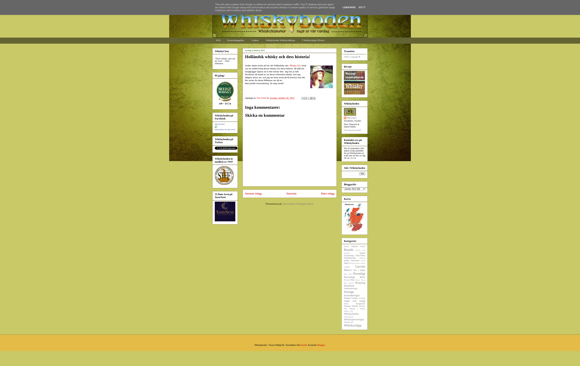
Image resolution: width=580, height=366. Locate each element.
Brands (348, 250)
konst (357, 263)
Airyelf (304, 345)
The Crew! (352, 118)
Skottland (349, 285)
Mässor (348, 270)
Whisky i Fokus (357, 309)
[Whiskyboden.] (216, 127)
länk (353, 158)
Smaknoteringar (351, 288)
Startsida (291, 193)
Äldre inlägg (327, 193)
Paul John (348, 274)
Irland (363, 261)
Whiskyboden (351, 313)
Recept (347, 280)
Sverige (349, 292)
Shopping (360, 282)
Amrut (346, 246)
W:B (218, 40)
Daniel (362, 253)
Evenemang (349, 255)
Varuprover (360, 304)
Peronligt (359, 273)
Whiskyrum (348, 322)
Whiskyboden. (220, 124)
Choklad (347, 253)
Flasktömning (350, 258)
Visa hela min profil (352, 130)
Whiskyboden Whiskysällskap (280, 40)
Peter (362, 277)
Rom (345, 283)
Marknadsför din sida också (225, 129)
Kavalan (352, 263)
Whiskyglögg (348, 317)
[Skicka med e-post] (302, 98)
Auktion (354, 246)
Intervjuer (355, 260)
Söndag (347, 298)
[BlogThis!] (305, 98)
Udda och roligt (354, 301)
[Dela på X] (308, 98)
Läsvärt (360, 266)
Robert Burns (360, 280)
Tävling (362, 298)
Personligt (349, 277)
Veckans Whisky (351, 306)
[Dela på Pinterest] (314, 98)
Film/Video (360, 255)
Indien (346, 260)
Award (362, 246)
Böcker (358, 250)
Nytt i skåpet (359, 270)
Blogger (321, 345)
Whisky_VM (348, 311)
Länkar (255, 40)
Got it (362, 7)
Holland (362, 258)
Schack (351, 283)
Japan (346, 263)
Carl (363, 250)
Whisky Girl (295, 65)
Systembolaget (352, 295)
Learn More (349, 7)
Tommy (354, 298)
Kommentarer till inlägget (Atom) (298, 204)
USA (346, 304)
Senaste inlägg (253, 193)
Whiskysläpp (352, 325)
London (362, 263)
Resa (352, 280)
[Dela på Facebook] (311, 98)
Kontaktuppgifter (236, 40)
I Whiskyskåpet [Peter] (313, 40)
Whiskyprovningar (354, 319)
